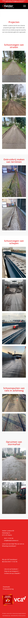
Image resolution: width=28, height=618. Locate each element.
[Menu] (24, 6)
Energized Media (21, 613)
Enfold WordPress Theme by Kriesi (18, 615)
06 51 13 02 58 (8, 538)
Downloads (6, 587)
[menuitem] (24, 6)
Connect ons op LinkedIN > (12, 573)
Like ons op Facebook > (11, 569)
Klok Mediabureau (6, 615)
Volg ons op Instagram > (11, 571)
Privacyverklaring (8, 589)
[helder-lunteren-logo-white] (11, 6)
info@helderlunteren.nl (11, 540)
